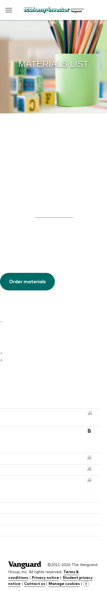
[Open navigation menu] (9, 10)
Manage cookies (64, 583)
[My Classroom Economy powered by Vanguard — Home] (53, 10)
